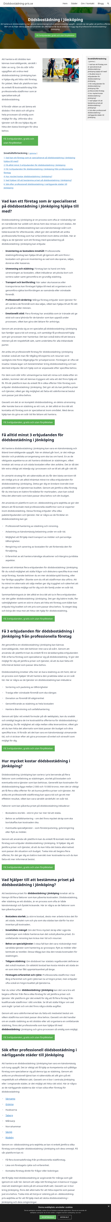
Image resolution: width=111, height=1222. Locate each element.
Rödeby (10, 1137)
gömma (32, 153)
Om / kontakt (87, 3)
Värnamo (10, 1098)
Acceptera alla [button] (48, 1217)
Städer (74, 3)
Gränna (10, 1104)
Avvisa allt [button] (64, 1217)
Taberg (9, 1115)
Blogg (101, 3)
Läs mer (78, 1212)
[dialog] (55, 1213)
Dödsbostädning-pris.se (18, 3)
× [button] (108, 1206)
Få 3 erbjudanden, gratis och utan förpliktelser (55, 35)
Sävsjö (9, 1131)
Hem (65, 3)
